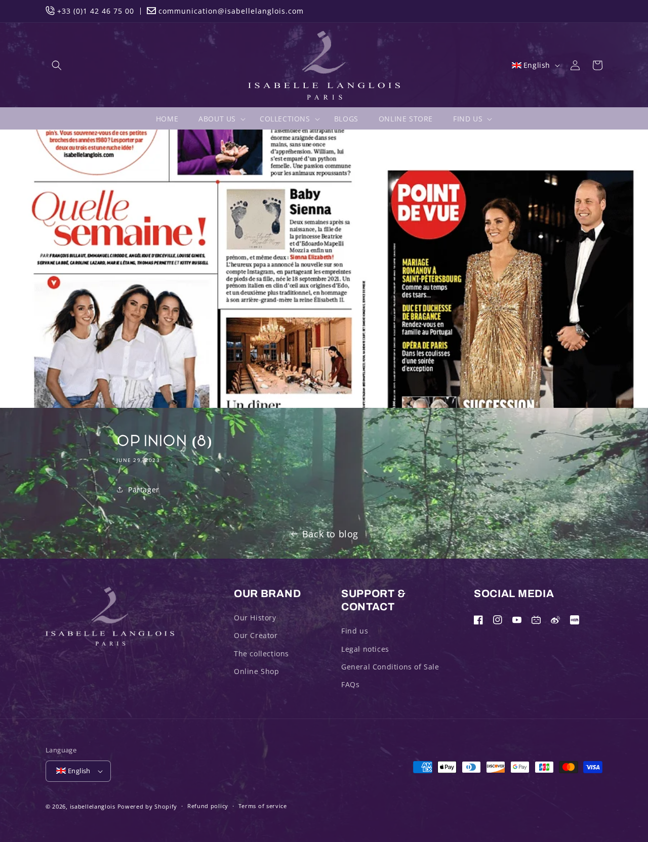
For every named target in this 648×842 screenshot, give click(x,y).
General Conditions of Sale (390, 666)
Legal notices (365, 649)
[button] (57, 65)
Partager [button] (143, 489)
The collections (261, 653)
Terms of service (262, 806)
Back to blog (330, 534)
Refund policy (207, 806)
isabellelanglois (92, 806)
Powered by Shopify (147, 806)
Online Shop (256, 671)
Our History (255, 617)
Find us (354, 631)
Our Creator (256, 635)
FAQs (350, 684)
